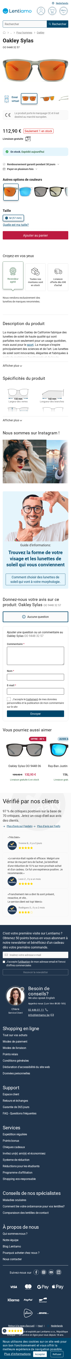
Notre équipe (10, 1240)
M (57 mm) (15, 218)
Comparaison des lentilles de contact (25, 1213)
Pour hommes (24, 32)
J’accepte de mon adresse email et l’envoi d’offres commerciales (35, 963)
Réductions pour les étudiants (21, 1166)
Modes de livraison (14, 1048)
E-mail (11, 685)
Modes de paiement (15, 1041)
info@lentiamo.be (39, 1015)
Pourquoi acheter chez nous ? (21, 1253)
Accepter (40, 1354)
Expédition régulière (15, 1134)
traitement (32, 699)
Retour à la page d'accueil (21, 1325)
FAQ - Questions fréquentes (19, 1114)
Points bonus (11, 1141)
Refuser (57, 1354)
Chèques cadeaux (14, 1147)
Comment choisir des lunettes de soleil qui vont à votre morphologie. (35, 579)
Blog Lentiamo (12, 1246)
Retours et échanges (15, 1101)
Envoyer (35, 714)
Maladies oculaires (14, 1200)
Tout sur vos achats (15, 1035)
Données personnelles (16, 1073)
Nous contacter (12, 1259)
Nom (10, 671)
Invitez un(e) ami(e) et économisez (24, 1154)
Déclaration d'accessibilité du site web (26, 1067)
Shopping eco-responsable (19, 1179)
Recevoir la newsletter (35, 972)
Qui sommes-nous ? (15, 1234)
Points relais (10, 1054)
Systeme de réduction (16, 1160)
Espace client (11, 1094)
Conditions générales (16, 1061)
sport (30, 345)
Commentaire (15, 644)
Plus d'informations (17, 1354)
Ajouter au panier (35, 235)
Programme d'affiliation (17, 1173)
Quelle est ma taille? (16, 225)
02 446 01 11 (36, 1009)
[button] (29, 98)
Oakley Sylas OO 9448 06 (24, 766)
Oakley (40, 32)
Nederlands (62, 3)
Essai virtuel (15, 98)
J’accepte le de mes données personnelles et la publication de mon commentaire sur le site (35, 703)
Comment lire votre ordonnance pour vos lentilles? (34, 1206)
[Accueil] (4, 32)
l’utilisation (24, 961)
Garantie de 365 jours (16, 1107)
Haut (40, 1325)
